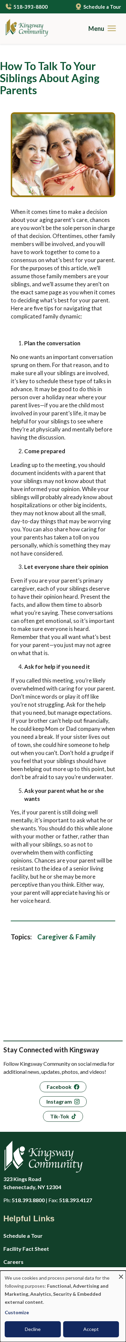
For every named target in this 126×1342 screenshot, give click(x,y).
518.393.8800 (28, 1200)
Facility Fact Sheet (26, 1248)
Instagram (59, 1101)
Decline (33, 1329)
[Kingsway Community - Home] (24, 28)
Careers (13, 1262)
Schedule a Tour (102, 7)
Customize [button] (17, 1312)
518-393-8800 (30, 7)
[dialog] (63, 1306)
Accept (91, 1329)
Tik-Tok (59, 1116)
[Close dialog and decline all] (121, 1275)
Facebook (59, 1087)
